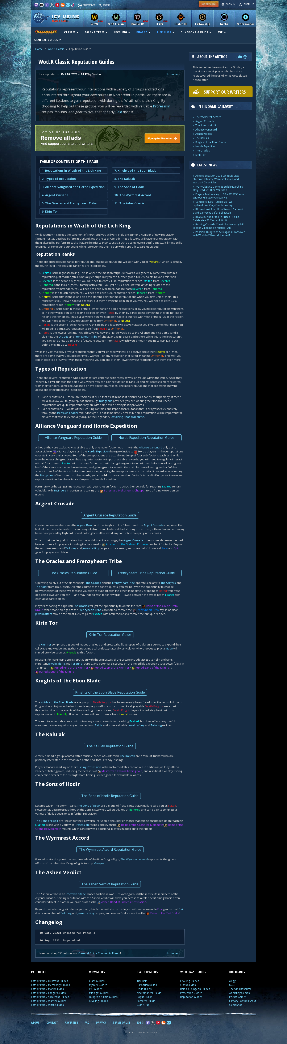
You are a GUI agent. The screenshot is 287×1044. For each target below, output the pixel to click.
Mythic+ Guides (98, 985)
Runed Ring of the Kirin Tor (71, 667)
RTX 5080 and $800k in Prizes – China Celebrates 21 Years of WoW (216, 218)
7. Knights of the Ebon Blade (135, 170)
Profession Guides (191, 993)
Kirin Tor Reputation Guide (110, 634)
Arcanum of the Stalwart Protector (127, 544)
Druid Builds (144, 989)
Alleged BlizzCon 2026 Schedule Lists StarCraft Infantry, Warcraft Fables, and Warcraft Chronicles (216, 179)
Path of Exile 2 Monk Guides (47, 989)
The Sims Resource (240, 989)
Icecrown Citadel (67, 413)
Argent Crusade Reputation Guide (110, 515)
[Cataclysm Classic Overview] (46, 32)
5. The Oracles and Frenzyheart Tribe (69, 203)
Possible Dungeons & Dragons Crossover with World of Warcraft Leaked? (219, 233)
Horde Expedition (99, 451)
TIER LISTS (164, 32)
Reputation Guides (191, 997)
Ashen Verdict (203, 134)
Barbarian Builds (147, 985)
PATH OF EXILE (39, 972)
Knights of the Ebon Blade (57, 702)
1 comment (173, 74)
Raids (98, 725)
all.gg (232, 981)
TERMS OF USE (121, 1022)
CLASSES (70, 32)
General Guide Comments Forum (99, 953)
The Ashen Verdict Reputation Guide (109, 884)
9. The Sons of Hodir (129, 187)
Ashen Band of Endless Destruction (123, 902)
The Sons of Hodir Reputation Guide (109, 795)
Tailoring (70, 548)
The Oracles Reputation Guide (73, 573)
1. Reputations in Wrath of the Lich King (71, 170)
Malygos (99, 863)
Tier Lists (142, 981)
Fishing (82, 767)
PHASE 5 (142, 32)
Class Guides (96, 981)
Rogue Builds (144, 997)
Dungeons (105, 401)
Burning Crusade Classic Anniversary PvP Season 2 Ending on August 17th (218, 226)
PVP (220, 32)
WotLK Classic (56, 49)
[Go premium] (209, 7)
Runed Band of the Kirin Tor (153, 667)
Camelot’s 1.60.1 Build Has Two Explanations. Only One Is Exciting (213, 203)
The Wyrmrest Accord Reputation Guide (110, 849)
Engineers (60, 490)
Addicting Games (239, 993)
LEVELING (120, 32)
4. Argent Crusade (55, 195)
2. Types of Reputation (59, 179)
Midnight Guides (98, 993)
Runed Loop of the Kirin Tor (112, 667)
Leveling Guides (98, 1001)
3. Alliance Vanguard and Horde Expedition (73, 187)
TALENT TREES (95, 32)
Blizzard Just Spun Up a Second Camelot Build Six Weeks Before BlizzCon (218, 211)
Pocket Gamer (237, 997)
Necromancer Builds (149, 993)
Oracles (63, 336)
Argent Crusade (154, 525)
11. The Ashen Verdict (130, 203)
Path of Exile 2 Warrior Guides (48, 1001)
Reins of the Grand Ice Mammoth (142, 825)
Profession (161, 106)
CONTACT (52, 1022)
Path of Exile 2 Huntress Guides (49, 981)
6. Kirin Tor (50, 211)
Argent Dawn (85, 525)
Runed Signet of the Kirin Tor (57, 671)
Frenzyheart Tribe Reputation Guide (146, 573)
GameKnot (235, 1005)
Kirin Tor (46, 644)
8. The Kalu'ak (124, 179)
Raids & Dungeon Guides (195, 989)
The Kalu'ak (127, 756)
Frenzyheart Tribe (86, 336)
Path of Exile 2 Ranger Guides (48, 993)
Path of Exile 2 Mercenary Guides (50, 985)
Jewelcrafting (91, 548)
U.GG (232, 985)
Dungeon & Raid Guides (103, 997)
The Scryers (168, 583)
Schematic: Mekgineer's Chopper (125, 490)
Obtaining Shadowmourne (127, 417)
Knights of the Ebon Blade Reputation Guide (110, 692)
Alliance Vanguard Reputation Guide (73, 437)
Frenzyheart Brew (148, 610)
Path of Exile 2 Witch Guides (47, 1005)
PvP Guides (95, 989)
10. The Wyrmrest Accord (132, 195)
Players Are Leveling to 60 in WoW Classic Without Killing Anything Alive (218, 195)
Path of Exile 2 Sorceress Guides (50, 997)
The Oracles (93, 583)
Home (39, 49)
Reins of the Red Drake (164, 913)
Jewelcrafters (43, 614)
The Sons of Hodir (88, 805)
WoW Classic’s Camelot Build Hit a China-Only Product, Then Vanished (218, 188)
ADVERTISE (71, 1022)
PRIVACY (101, 1022)
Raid (118, 112)
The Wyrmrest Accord (134, 859)
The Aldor (41, 587)
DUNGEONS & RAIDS (194, 32)
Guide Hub (143, 1005)
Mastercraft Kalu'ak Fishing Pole (121, 771)
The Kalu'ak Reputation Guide (109, 746)
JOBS (140, 1022)
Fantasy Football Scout (242, 1001)
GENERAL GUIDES (46, 40)
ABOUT (35, 1022)
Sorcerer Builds (146, 1001)
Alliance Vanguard (150, 447)
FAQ (87, 1022)
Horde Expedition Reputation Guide (146, 437)
